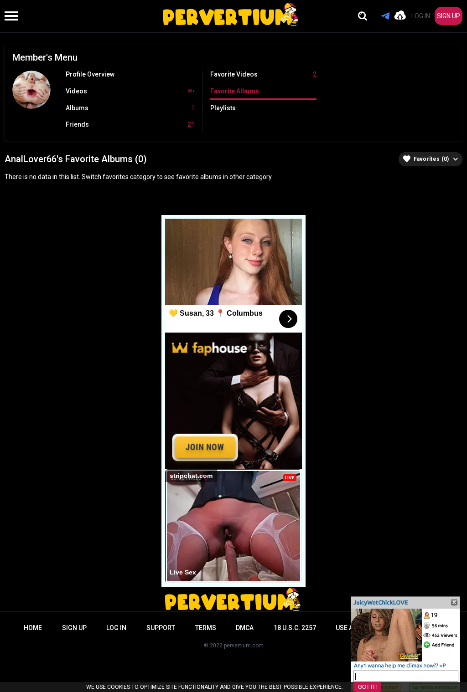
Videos (130, 91)
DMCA (245, 627)
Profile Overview (90, 74)
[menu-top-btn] (9, 16)
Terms (205, 627)
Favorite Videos (263, 74)
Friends (130, 124)
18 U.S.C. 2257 (295, 627)
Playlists (223, 108)
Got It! (367, 687)
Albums (130, 108)
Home (33, 627)
